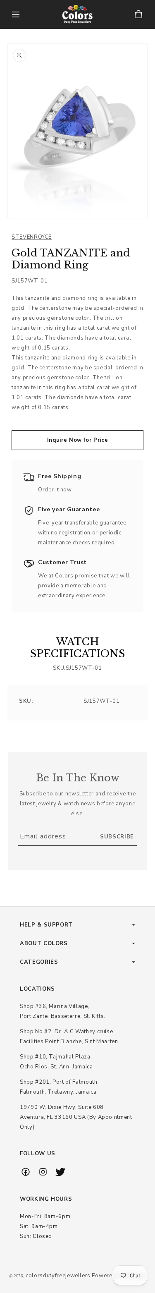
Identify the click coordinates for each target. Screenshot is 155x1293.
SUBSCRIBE (117, 836)
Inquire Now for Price (77, 440)
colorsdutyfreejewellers (58, 1275)
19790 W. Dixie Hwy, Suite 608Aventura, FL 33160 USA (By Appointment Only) (76, 1117)
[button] (16, 14)
